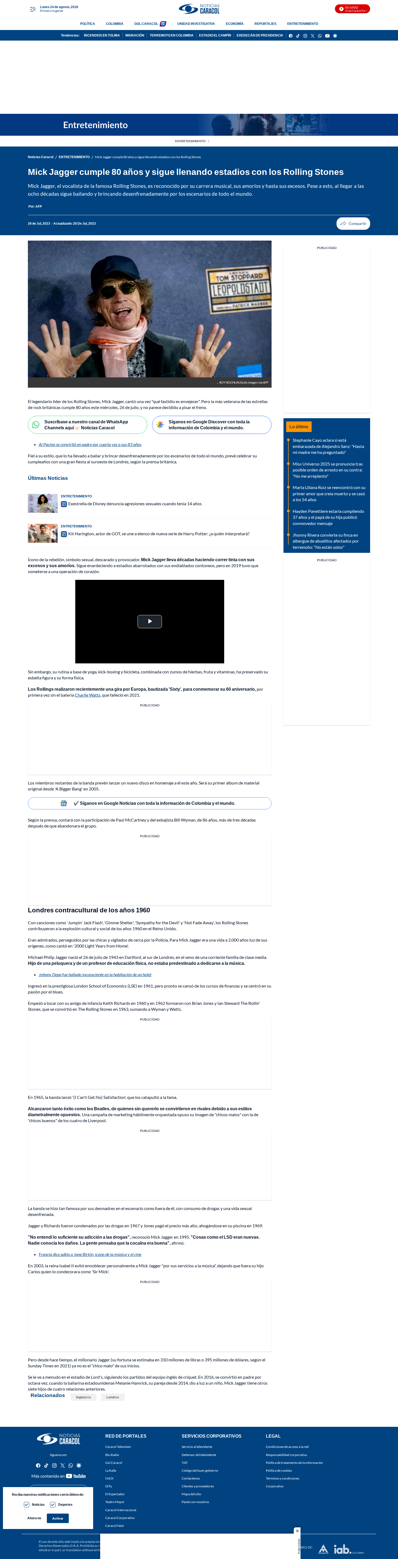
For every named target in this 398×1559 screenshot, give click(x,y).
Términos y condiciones (282, 1478)
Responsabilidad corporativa (286, 1455)
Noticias (38, 1505)
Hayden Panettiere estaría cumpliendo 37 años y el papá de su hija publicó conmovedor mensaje (328, 517)
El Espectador (115, 1494)
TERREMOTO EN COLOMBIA (172, 35)
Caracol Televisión (118, 1447)
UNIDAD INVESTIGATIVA (196, 24)
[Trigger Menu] (32, 9)
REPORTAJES (265, 24)
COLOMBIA (114, 24)
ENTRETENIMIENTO (302, 24)
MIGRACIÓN (134, 35)
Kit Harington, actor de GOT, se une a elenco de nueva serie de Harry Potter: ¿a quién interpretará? (158, 533)
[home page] (199, 8)
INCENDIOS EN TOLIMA (102, 35)
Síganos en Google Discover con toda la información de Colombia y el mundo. (209, 424)
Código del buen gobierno (200, 1470)
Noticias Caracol (40, 157)
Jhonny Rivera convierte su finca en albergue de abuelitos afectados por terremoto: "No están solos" (326, 541)
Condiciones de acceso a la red (287, 1447)
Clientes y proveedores (198, 1486)
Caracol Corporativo (120, 1518)
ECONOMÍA (235, 24)
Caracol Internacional (120, 1510)
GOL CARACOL (146, 24)
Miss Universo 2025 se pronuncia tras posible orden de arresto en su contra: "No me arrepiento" (328, 469)
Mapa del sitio (191, 1494)
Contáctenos (191, 1478)
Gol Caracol (113, 1463)
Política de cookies (279, 1470)
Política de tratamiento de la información (294, 1463)
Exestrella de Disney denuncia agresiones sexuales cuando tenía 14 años (135, 503)
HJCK (109, 1478)
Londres (112, 1397)
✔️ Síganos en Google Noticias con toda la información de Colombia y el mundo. (154, 803)
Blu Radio (112, 1455)
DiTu (108, 1486)
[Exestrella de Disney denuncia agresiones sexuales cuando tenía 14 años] (43, 503)
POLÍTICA (87, 24)
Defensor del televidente (199, 1455)
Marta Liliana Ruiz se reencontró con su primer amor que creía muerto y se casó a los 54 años (329, 493)
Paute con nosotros (195, 1502)
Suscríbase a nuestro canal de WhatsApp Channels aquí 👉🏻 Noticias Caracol (86, 424)
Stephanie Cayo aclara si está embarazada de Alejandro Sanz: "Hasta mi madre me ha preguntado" (328, 446)
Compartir (353, 223)
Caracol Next (114, 1526)
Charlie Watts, (88, 694)
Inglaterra (83, 1397)
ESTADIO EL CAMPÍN (215, 35)
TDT (185, 1463)
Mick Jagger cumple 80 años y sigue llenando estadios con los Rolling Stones (148, 157)
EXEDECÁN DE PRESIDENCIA (260, 35)
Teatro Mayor (115, 1502)
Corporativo (274, 1486)
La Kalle (110, 1470)
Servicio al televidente (197, 1447)
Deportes (65, 1505)
